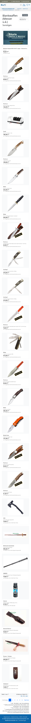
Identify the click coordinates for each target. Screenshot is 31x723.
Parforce (5, 76)
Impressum (7, 717)
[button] (28, 5)
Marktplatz (25, 8)
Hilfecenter (25, 1)
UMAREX (5, 573)
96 (24, 696)
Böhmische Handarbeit (8, 545)
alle (27, 696)
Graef (4, 131)
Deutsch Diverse (7, 628)
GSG (4, 518)
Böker (4, 186)
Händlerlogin (22, 720)
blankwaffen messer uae (8, 9)
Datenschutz (14, 717)
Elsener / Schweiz (7, 656)
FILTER (25, 15)
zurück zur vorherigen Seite (8, 8)
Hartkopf (5, 269)
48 (21, 696)
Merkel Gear (6, 435)
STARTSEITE (19, 8)
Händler (5, 1)
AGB (20, 717)
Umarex (5, 601)
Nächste (26, 700)
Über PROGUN (16, 1)
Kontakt (25, 717)
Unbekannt (5, 683)
